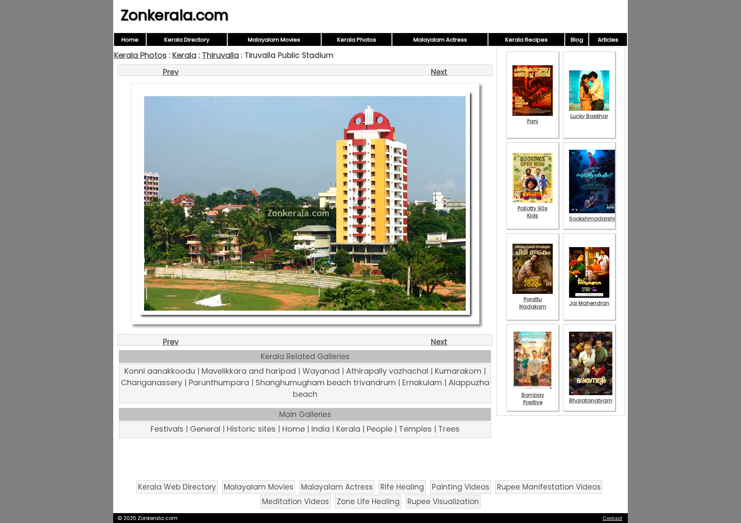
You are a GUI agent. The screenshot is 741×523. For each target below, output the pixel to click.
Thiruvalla (220, 55)
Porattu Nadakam (532, 303)
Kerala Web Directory (177, 487)
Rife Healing (402, 487)
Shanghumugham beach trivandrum (326, 382)
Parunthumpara (219, 382)
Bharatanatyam (590, 400)
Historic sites (251, 428)
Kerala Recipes (526, 40)
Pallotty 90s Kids (533, 212)
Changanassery (151, 382)
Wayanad (321, 371)
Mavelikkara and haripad (249, 371)
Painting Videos (460, 487)
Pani (532, 121)
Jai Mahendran (589, 303)
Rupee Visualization (443, 501)
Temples (415, 428)
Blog (577, 40)
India (320, 428)
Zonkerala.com (174, 15)
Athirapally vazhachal (387, 371)
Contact (612, 518)
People (379, 428)
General (205, 428)
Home (130, 40)
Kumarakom (458, 371)
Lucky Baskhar (589, 116)
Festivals (167, 428)
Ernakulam (422, 382)
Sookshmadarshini (594, 218)
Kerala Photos (356, 40)
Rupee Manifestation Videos (549, 487)
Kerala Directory (186, 40)
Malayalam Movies (274, 40)
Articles (608, 40)
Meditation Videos (295, 501)
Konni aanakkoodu (159, 371)
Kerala (184, 55)
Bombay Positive (532, 398)
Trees (449, 428)
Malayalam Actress (440, 40)
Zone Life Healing (368, 501)
